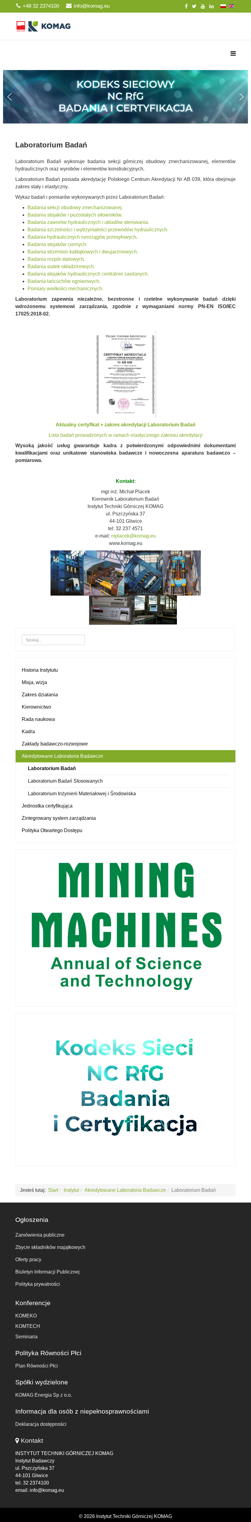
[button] (125, 97)
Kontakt (32, 1440)
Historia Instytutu (40, 670)
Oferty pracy (28, 1259)
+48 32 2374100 (41, 6)
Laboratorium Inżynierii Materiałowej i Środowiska (82, 793)
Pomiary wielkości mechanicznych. (65, 288)
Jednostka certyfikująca (47, 805)
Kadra (28, 731)
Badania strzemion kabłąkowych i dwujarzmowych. (83, 251)
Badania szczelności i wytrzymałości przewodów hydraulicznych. (98, 229)
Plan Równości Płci (36, 1365)
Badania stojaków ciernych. (57, 244)
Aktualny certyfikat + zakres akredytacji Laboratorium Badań (126, 424)
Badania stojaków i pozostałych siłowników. (75, 214)
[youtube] (203, 6)
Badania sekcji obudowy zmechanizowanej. (75, 207)
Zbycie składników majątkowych (50, 1247)
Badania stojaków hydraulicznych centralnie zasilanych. (88, 273)
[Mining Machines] (125, 926)
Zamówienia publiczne (40, 1235)
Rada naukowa (38, 719)
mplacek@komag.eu (133, 535)
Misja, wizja (34, 682)
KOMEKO (26, 1315)
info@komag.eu (92, 6)
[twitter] (194, 6)
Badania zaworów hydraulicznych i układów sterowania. (88, 222)
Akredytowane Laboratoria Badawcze (62, 756)
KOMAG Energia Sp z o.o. (43, 1395)
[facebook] (186, 6)
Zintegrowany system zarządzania (59, 818)
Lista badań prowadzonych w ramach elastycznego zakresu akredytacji (126, 435)
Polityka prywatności (37, 1284)
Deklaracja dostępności (40, 1424)
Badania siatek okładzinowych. (61, 266)
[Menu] (233, 53)
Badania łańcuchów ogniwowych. (64, 281)
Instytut (71, 1190)
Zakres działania (40, 694)
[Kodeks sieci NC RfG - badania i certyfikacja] (125, 1087)
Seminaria (26, 1336)
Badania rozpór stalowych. (56, 259)
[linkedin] (211, 6)
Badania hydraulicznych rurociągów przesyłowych (82, 237)
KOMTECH (27, 1326)
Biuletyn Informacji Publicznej (47, 1271)
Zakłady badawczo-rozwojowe (55, 743)
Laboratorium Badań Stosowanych (65, 781)
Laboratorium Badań (52, 768)
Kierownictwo (36, 707)
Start (53, 1190)
